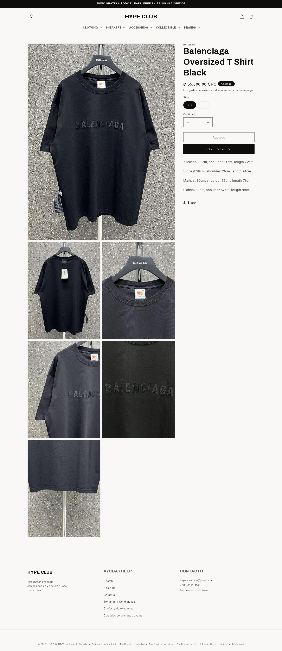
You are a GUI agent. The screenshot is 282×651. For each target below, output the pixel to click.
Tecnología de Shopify (75, 644)
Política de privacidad (103, 644)
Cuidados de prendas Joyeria (123, 615)
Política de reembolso (132, 644)
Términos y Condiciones (119, 602)
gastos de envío (199, 90)
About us (109, 588)
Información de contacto (213, 644)
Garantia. (110, 595)
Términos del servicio (161, 644)
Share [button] (191, 202)
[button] (32, 16)
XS (192, 106)
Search (108, 581)
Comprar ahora (219, 149)
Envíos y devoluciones (119, 608)
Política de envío (186, 644)
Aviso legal (238, 644)
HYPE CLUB (55, 644)
